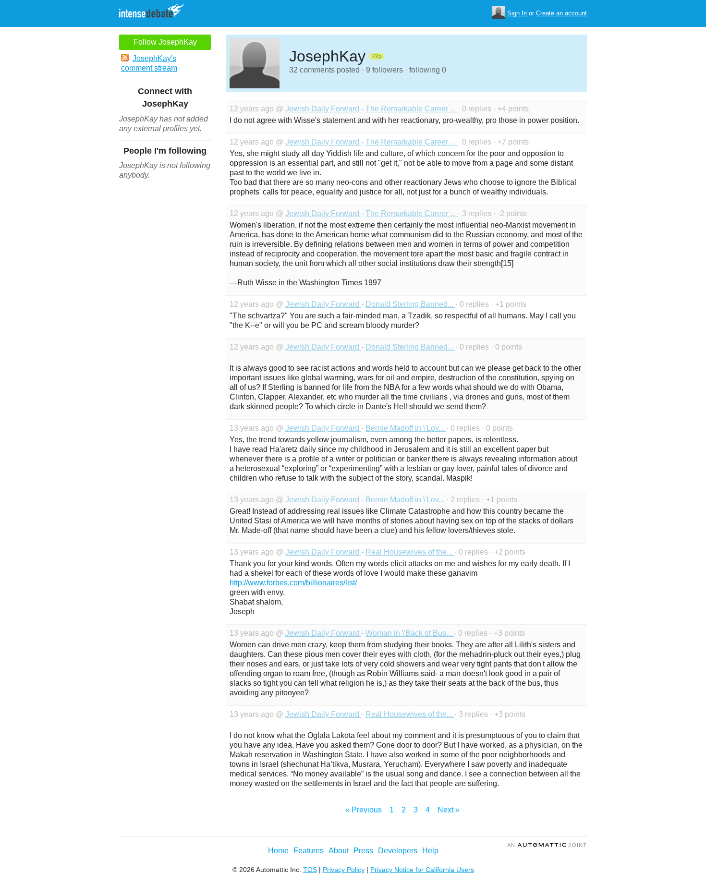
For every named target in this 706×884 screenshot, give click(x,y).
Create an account (561, 13)
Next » (449, 810)
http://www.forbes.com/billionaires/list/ (293, 583)
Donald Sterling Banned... (410, 304)
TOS (310, 869)
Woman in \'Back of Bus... (409, 633)
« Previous (363, 810)
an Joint (547, 845)
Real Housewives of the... (409, 552)
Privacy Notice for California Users (422, 869)
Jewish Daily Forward (323, 109)
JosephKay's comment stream (149, 63)
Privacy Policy (344, 869)
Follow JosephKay (165, 42)
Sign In (517, 13)
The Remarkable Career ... (411, 109)
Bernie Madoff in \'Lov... (405, 428)
